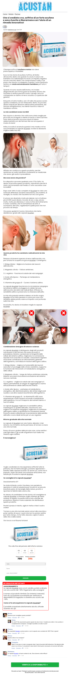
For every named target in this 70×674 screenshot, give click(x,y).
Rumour (17, 14)
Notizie (11, 14)
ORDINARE (26, 578)
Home (5, 14)
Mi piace (9, 617)
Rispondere (14, 617)
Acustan (27, 129)
